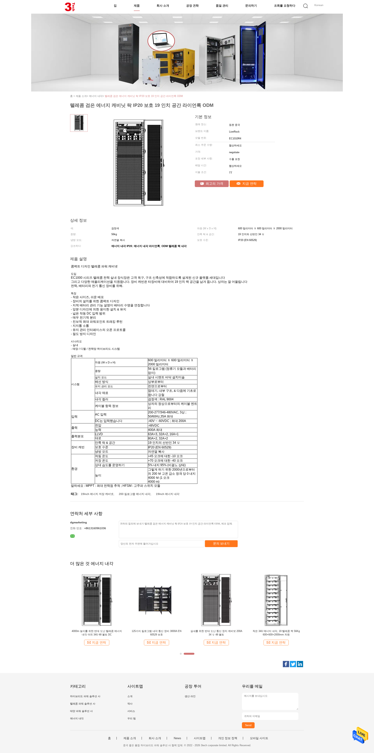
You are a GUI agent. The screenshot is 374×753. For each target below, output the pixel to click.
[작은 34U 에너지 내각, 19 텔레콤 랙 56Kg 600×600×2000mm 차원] (276, 599)
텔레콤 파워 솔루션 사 (82, 703)
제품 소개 (129, 738)
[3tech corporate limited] (70, 7)
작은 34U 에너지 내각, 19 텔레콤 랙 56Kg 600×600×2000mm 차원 (276, 633)
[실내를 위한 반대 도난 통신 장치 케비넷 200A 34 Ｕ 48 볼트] (216, 599)
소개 (129, 696)
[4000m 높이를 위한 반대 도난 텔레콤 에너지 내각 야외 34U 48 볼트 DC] (96, 599)
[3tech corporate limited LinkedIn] (300, 664)
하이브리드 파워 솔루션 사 (85, 696)
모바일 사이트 (259, 738)
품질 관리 (222, 5)
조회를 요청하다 (284, 5)
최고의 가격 (214, 183)
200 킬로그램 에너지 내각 (134, 494)
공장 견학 (192, 5)
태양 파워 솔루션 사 (81, 711)
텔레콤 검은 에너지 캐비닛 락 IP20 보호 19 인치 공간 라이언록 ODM (144, 96)
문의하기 (251, 5)
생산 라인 (190, 696)
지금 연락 (249, 183)
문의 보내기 (221, 543)
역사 (129, 703)
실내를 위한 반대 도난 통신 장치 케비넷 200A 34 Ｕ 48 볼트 (216, 633)
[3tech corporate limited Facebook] (286, 664)
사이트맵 (200, 738)
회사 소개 (163, 5)
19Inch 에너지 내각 (167, 494)
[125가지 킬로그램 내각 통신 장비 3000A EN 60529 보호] (156, 599)
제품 (137, 5)
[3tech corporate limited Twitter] (293, 664)
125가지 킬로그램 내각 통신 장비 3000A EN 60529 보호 (156, 633)
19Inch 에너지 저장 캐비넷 (97, 494)
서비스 (131, 711)
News (177, 738)
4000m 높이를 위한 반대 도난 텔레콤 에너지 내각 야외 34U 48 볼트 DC (97, 633)
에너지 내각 (77, 718)
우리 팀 (131, 718)
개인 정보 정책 (227, 738)
